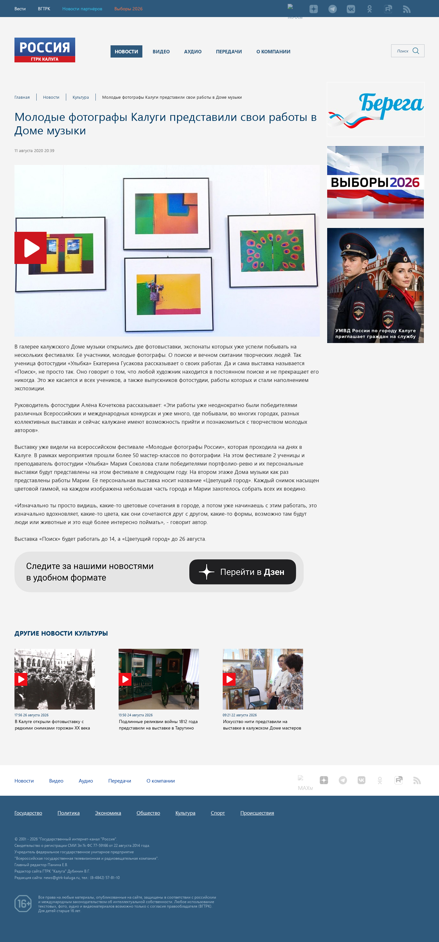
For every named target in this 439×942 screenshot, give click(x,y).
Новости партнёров (82, 8)
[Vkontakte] (351, 9)
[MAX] (295, 9)
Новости (51, 97)
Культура (81, 97)
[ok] (369, 9)
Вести (20, 8)
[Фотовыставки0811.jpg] (167, 252)
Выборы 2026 (128, 8)
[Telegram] (332, 9)
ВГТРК (44, 8)
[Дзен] (313, 9)
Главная (22, 97)
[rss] (406, 9)
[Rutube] (388, 9)
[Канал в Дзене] (159, 571)
